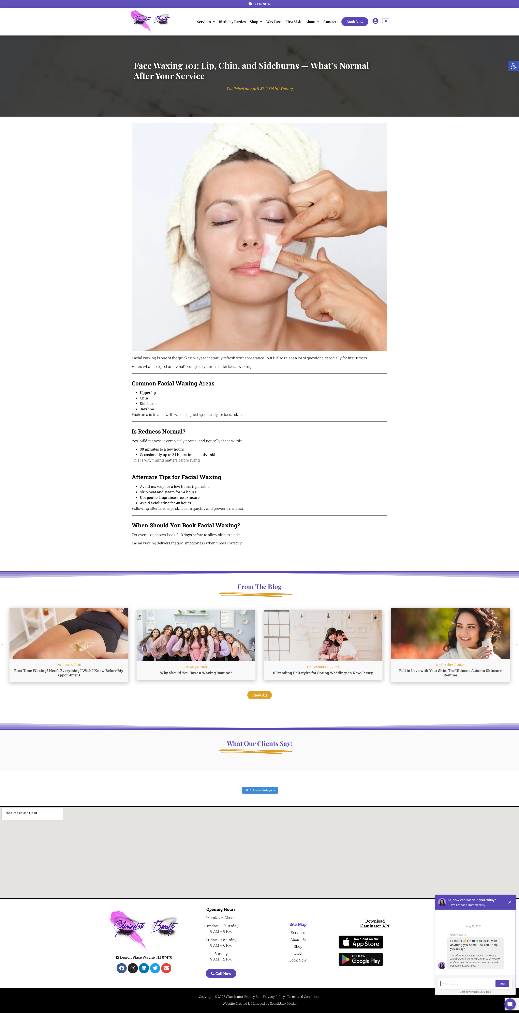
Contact (329, 21)
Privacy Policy (274, 996)
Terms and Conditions (303, 996)
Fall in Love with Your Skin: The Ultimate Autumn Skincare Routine (323, 672)
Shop (254, 21)
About (310, 21)
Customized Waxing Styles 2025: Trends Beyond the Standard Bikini (450, 672)
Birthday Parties (232, 21)
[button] (513, 66)
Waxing (286, 88)
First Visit (293, 21)
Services (204, 21)
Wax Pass (273, 21)
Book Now (354, 21)
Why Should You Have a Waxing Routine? (69, 672)
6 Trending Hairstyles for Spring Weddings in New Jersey (196, 672)
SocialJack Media (283, 1003)
